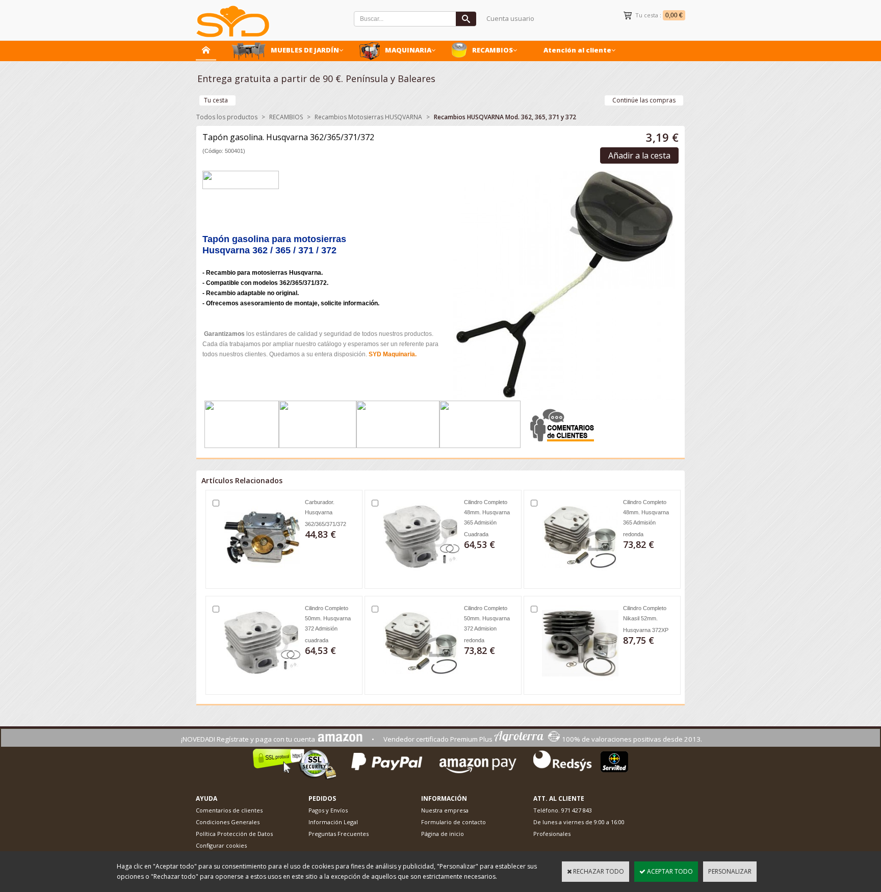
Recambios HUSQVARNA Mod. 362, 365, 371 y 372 (505, 117)
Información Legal (333, 822)
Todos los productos (226, 117)
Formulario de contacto (453, 822)
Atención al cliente (577, 50)
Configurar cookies (221, 845)
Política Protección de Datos (234, 833)
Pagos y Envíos (328, 810)
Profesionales (552, 833)
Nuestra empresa (445, 810)
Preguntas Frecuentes (338, 833)
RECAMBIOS (492, 50)
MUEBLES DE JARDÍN (305, 50)
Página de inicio (442, 833)
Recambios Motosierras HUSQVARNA (368, 117)
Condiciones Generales (228, 822)
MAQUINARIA (408, 50)
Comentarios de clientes (229, 810)
